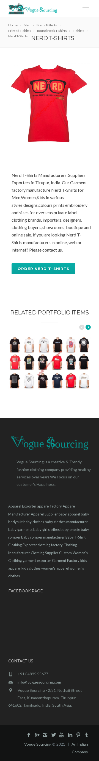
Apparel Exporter (22, 506)
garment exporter (37, 560)
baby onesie (70, 529)
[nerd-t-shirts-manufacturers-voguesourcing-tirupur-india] (49, 103)
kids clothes (30, 568)
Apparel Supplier (44, 514)
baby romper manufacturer (43, 537)
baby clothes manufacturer (66, 522)
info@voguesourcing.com (39, 682)
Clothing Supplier (44, 553)
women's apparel (55, 568)
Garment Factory (65, 560)
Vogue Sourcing (37, 744)
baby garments (20, 529)
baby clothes (33, 522)
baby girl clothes (46, 529)
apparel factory (49, 506)
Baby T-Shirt (75, 537)
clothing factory (50, 545)
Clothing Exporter (22, 545)
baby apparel (69, 514)
